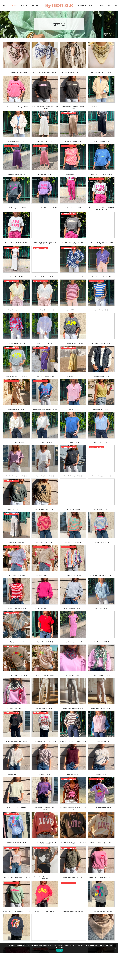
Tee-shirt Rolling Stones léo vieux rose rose (73, 808)
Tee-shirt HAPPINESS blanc (44, 741)
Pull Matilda (44, 774)
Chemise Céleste (45, 343)
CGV (108, 5)
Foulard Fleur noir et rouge (16, 708)
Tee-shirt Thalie (101, 310)
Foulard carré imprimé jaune (101, 72)
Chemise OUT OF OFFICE (101, 808)
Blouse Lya (73, 409)
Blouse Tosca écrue (45, 310)
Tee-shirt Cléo (44, 443)
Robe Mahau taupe (16, 409)
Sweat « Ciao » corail (44, 911)
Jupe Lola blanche (44, 141)
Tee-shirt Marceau (16, 343)
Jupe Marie (73, 376)
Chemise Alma (101, 608)
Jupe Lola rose (44, 174)
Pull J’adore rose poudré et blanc (16, 877)
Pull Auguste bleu (16, 575)
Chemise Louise (73, 575)
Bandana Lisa (73, 675)
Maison (34, 5)
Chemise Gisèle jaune (44, 277)
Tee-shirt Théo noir (73, 476)
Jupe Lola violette (16, 174)
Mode (14, 5)
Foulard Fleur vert (101, 675)
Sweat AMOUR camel (44, 509)
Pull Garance (73, 509)
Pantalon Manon (73, 208)
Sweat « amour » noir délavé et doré (73, 107)
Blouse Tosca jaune (16, 310)
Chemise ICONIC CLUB (45, 675)
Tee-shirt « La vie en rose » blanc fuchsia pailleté (101, 208)
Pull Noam (73, 774)
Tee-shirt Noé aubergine (16, 476)
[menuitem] (4, 5)
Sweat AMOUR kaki (16, 509)
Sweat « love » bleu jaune (101, 174)
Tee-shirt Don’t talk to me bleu (45, 409)
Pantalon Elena (101, 642)
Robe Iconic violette (45, 376)
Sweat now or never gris (101, 911)
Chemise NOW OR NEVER (16, 842)
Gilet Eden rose (101, 741)
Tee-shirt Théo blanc (101, 476)
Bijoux (24, 5)
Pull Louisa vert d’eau (16, 808)
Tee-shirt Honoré (45, 642)
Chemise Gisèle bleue (73, 277)
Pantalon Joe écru (44, 708)
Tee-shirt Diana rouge (16, 608)
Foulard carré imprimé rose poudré (16, 72)
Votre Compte (97, 5)
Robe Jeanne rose (73, 642)
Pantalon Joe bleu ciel (73, 708)
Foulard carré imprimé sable (73, 72)
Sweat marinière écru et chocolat (73, 741)
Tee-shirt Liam (73, 174)
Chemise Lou (16, 642)
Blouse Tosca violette (101, 277)
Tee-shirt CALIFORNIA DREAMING (45, 808)
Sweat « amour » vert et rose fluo (16, 911)
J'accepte (59, 950)
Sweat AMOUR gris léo (73, 343)
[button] (4, 5)
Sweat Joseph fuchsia (44, 608)
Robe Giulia (16, 277)
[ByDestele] (59, 5)
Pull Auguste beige (44, 575)
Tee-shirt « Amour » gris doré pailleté (73, 242)
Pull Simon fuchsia (44, 542)
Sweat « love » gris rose (16, 208)
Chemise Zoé (101, 443)
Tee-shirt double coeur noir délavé (44, 877)
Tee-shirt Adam (73, 443)
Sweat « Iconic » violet (73, 911)
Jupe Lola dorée (73, 141)
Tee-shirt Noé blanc (45, 476)
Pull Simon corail (73, 542)
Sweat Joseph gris (73, 608)
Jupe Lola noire (101, 141)
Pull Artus (101, 774)
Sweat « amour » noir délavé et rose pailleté (45, 107)
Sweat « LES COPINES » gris (16, 675)
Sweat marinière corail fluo (101, 575)
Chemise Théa (16, 443)
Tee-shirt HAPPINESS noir (16, 741)
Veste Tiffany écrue (16, 141)
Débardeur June (101, 409)
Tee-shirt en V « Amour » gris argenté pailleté (45, 242)
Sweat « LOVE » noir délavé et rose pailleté (73, 843)
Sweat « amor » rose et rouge (101, 877)
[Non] (116, 948)
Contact (82, 5)
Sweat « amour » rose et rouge (16, 107)
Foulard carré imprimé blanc (44, 72)
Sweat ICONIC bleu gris (16, 376)
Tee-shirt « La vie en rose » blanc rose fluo (16, 242)
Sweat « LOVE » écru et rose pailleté (101, 843)
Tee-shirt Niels (73, 310)
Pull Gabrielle (101, 509)
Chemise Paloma (16, 774)
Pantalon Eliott (16, 542)
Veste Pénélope (101, 376)
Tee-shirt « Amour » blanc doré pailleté (101, 242)
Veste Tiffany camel (101, 107)
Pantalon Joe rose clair (101, 708)
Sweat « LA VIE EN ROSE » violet (45, 208)
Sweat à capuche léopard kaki (73, 877)
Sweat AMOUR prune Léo (101, 343)
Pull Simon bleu (101, 542)
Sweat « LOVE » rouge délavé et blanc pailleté (44, 843)
